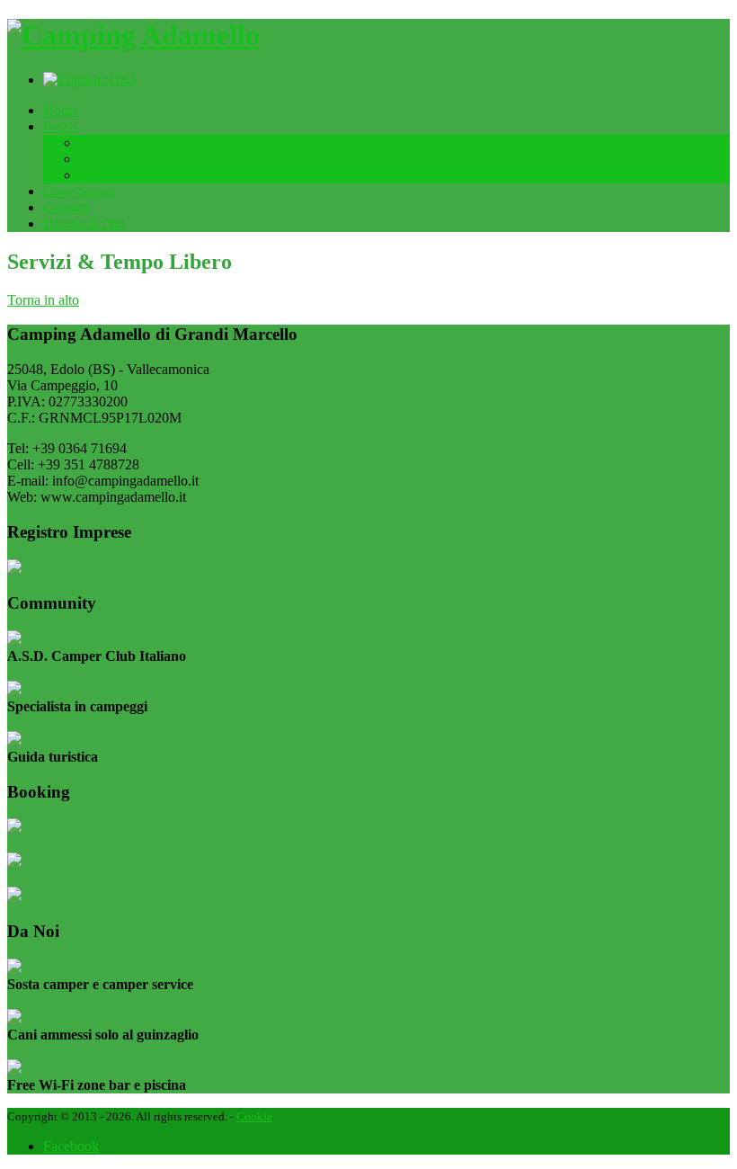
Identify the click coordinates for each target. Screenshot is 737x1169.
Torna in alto (43, 300)
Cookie (254, 1116)
